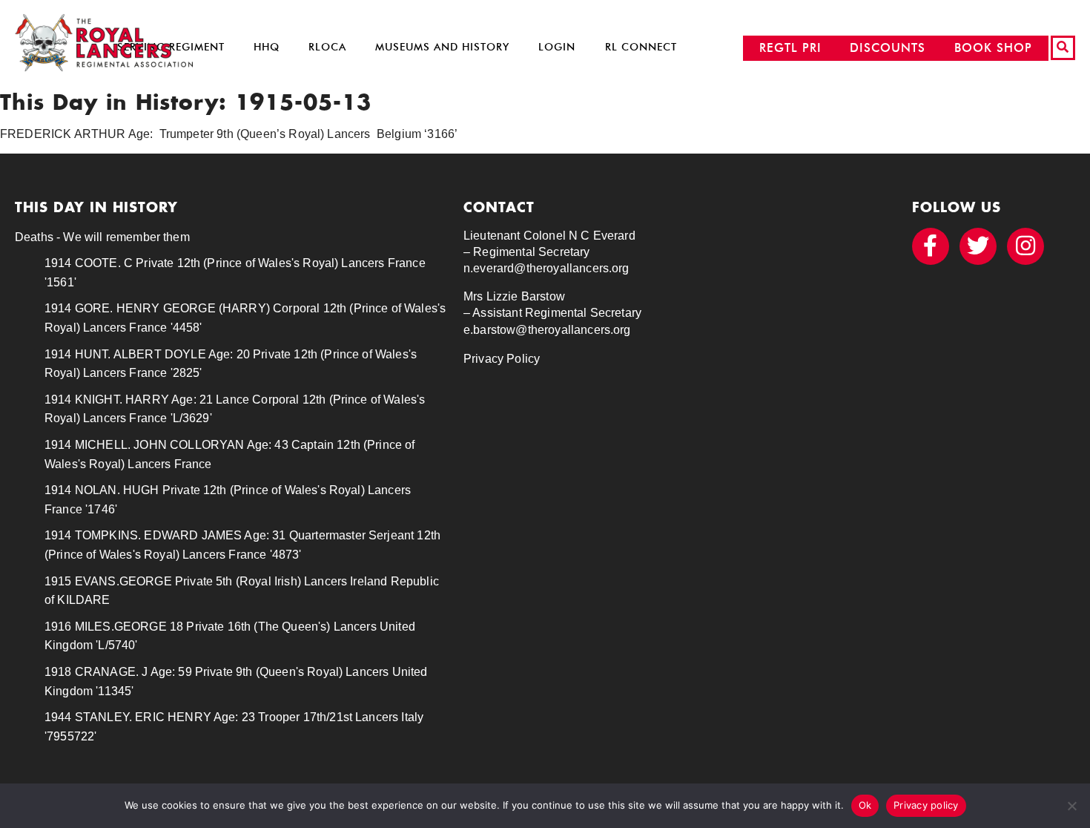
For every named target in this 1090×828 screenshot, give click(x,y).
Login (556, 47)
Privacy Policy (501, 358)
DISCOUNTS (887, 48)
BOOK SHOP (993, 48)
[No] (1071, 805)
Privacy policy (926, 805)
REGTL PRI (790, 48)
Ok (865, 805)
